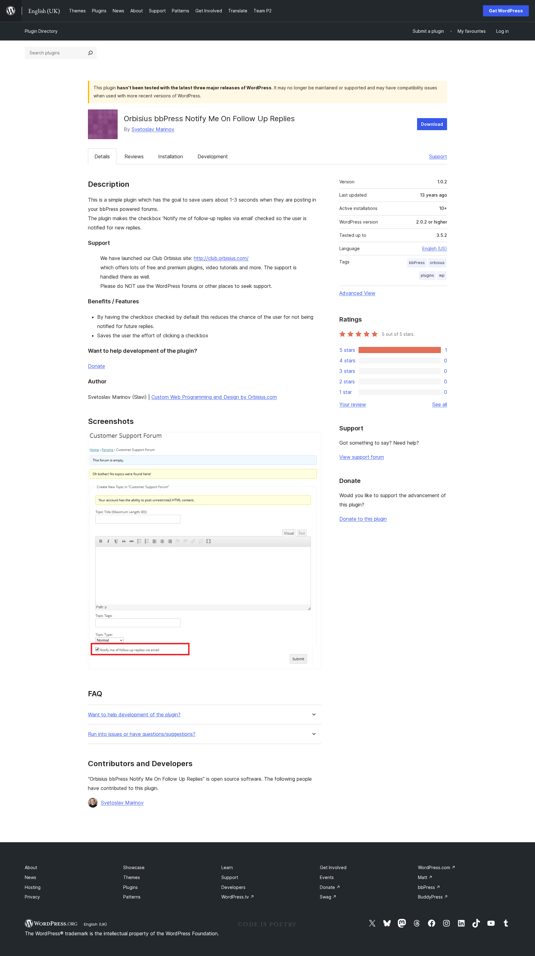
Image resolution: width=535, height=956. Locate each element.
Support (438, 156)
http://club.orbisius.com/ (221, 258)
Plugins (130, 887)
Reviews (134, 156)
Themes (131, 877)
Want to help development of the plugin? (134, 715)
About (31, 867)
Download (432, 124)
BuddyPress (433, 896)
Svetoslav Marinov (153, 129)
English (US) (434, 248)
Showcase (134, 867)
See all (439, 404)
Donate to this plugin (363, 519)
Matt (425, 877)
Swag (328, 896)
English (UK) (95, 924)
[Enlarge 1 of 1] (313, 440)
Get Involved (333, 867)
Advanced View (357, 293)
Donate (96, 366)
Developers (233, 887)
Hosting (33, 887)
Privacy (32, 896)
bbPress (417, 262)
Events (327, 877)
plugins (427, 275)
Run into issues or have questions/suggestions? (141, 734)
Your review (352, 404)
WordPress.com (436, 867)
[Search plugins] (90, 53)
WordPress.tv (237, 896)
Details (102, 156)
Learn (227, 867)
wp (442, 275)
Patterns (132, 896)
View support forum (361, 457)
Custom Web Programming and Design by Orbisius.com (214, 397)
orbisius (437, 262)
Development (213, 156)
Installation (170, 156)
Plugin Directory (41, 31)
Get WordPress (506, 10)
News (30, 877)
